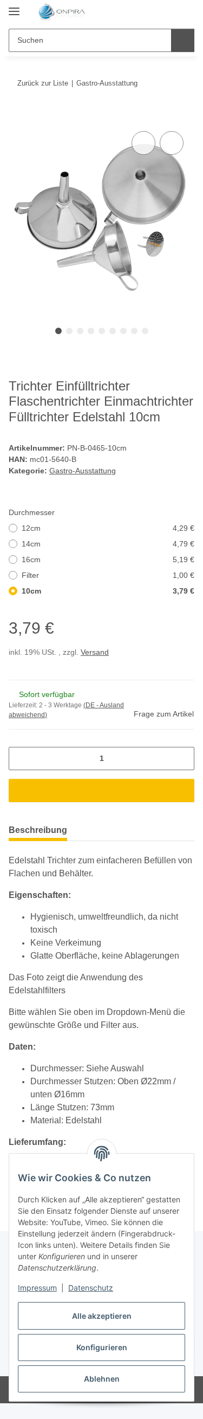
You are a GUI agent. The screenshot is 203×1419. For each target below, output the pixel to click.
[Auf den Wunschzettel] (172, 143)
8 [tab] (134, 331)
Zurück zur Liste (42, 83)
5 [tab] (102, 331)
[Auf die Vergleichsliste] (143, 143)
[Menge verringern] (20, 758)
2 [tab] (69, 331)
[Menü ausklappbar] (14, 7)
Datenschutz (90, 1287)
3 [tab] (80, 331)
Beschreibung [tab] (38, 830)
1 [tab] (58, 331)
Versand (95, 652)
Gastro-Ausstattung (82, 470)
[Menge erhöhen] (182, 758)
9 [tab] (145, 331)
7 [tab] (123, 331)
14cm (108, 543)
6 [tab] (112, 331)
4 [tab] (91, 331)
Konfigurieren (101, 1347)
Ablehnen (102, 1378)
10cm (108, 591)
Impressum (37, 1287)
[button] (151, 12)
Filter (108, 575)
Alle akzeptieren (102, 1315)
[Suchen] (182, 40)
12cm (108, 528)
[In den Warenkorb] (17, 116)
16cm (108, 559)
